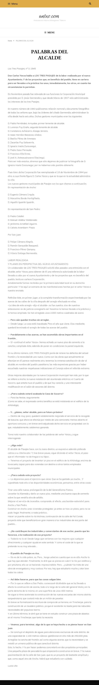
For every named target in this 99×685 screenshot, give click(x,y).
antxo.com (49, 16)
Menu (14, 3)
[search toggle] (90, 4)
